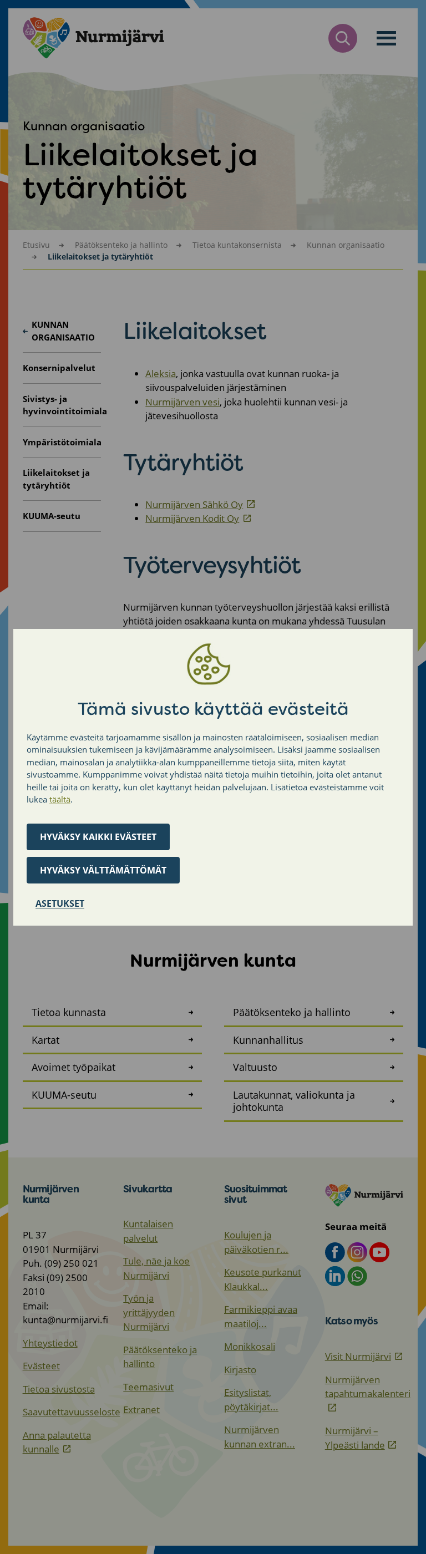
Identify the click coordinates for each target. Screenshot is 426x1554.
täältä (59, 799)
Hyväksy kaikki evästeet (98, 837)
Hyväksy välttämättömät (103, 870)
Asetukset (60, 903)
